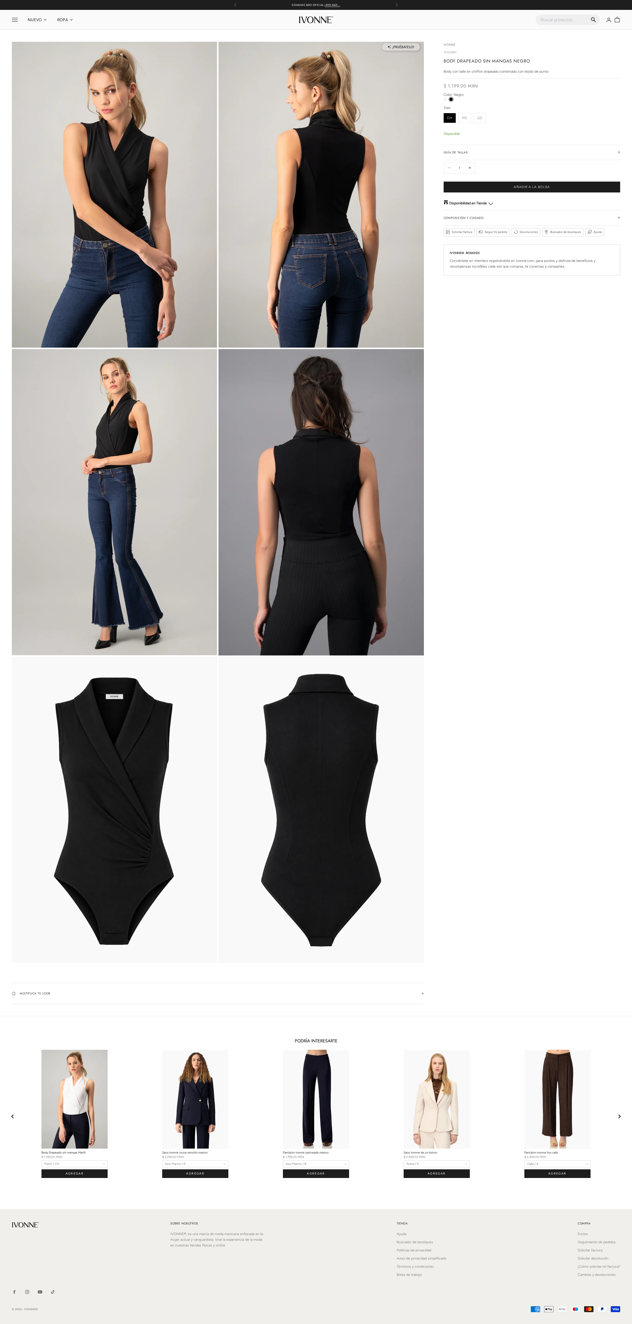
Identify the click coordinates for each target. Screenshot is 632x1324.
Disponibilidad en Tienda (468, 203)
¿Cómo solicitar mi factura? (599, 1266)
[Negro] (451, 99)
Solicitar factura (590, 1250)
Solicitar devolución (593, 1258)
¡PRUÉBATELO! (403, 46)
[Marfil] (445, 99)
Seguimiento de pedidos (597, 1242)
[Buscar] (593, 19)
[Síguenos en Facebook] (14, 1291)
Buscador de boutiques (415, 1242)
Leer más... (332, 2)
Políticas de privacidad (414, 1250)
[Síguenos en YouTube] (40, 1291)
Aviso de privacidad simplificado (421, 1258)
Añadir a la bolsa (532, 187)
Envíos (583, 1234)
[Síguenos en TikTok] (52, 1291)
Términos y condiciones (415, 1266)
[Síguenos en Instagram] (27, 1291)
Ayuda (401, 1234)
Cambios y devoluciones (597, 1275)
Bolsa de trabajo (409, 1275)
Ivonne (450, 44)
